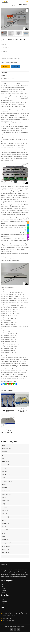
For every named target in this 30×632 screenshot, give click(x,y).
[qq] (28, 230)
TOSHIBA (4, 536)
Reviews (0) (4, 75)
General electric (6, 481)
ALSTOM (4, 452)
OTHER (3, 507)
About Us (4, 599)
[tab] (15, 72)
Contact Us (4, 601)
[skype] (28, 225)
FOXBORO (4, 474)
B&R (3, 458)
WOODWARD (5, 546)
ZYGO (3, 556)
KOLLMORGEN (5, 494)
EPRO (3, 468)
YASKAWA (4, 549)
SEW (3, 526)
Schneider (4, 523)
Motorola (4, 500)
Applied (3, 455)
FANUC (3, 471)
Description (4, 72)
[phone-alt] (28, 222)
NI (2, 504)
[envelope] (28, 235)
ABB (3, 445)
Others (3, 510)
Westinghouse (5, 543)
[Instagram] (18, 629)
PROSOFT (4, 517)
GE (2, 478)
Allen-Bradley (5, 448)
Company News (5, 605)
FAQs (3, 603)
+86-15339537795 (7, 618)
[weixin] (28, 233)
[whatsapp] (28, 227)
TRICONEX (4, 539)
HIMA (3, 484)
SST (2, 533)
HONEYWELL (4, 487)
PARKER (3, 513)
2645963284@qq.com (8, 620)
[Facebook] (11, 629)
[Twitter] (15, 629)
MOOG (3, 497)
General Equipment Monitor (9, 381)
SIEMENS (4, 530)
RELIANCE (4, 520)
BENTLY (3, 461)
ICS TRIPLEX (4, 491)
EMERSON (4, 465)
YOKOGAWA (5, 552)
